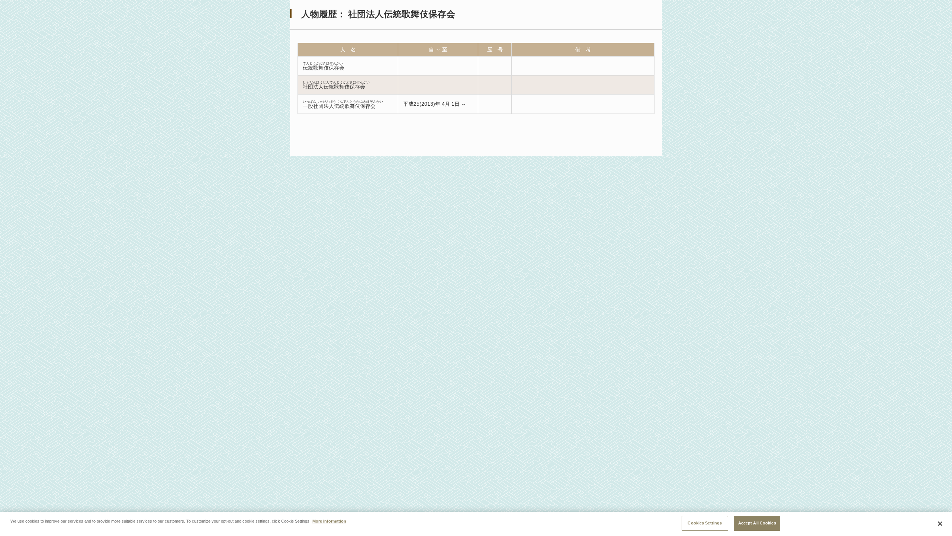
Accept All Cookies (757, 523)
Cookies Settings (705, 523)
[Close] (940, 524)
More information (329, 521)
